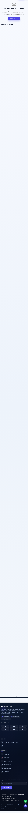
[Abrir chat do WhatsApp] (25, 801)
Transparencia (10, 804)
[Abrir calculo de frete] (25, 805)
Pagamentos (4, 806)
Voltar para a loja (14, 18)
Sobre (2, 804)
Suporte (17, 804)
